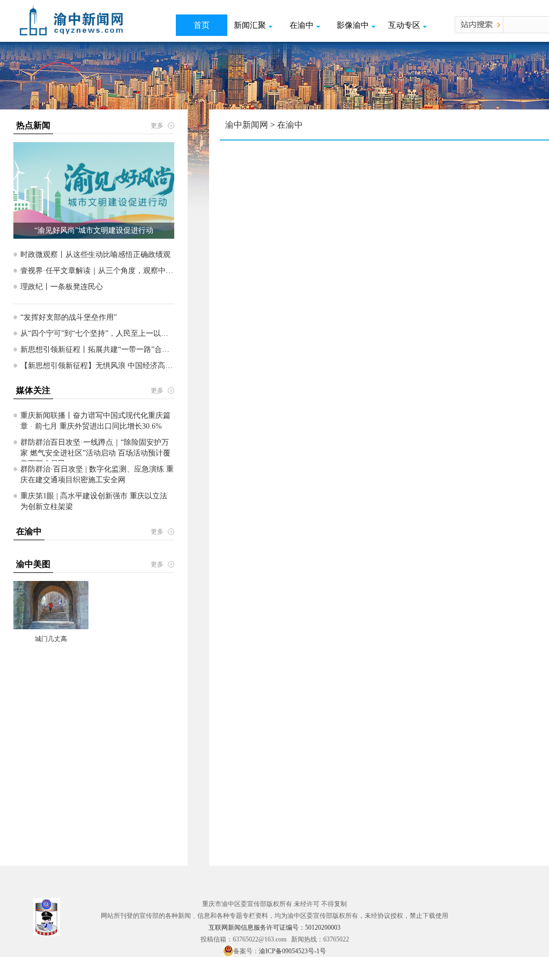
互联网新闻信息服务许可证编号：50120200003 (274, 927)
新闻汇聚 (250, 25)
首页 (202, 25)
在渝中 (302, 25)
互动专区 (404, 25)
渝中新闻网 (246, 124)
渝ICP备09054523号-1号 (292, 951)
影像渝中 (353, 25)
